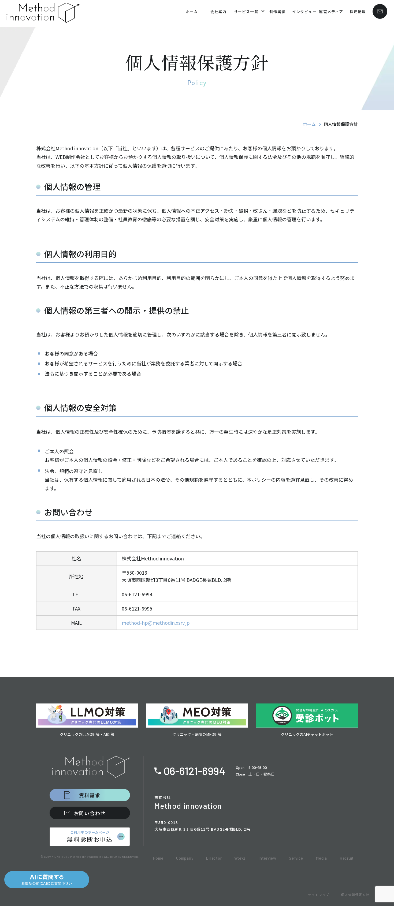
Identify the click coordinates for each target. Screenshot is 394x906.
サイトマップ (318, 895)
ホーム (309, 124)
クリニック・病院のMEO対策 (197, 734)
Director (214, 858)
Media (321, 858)
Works (240, 858)
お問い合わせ (90, 813)
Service (296, 858)
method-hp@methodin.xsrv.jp (156, 622)
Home (158, 858)
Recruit (347, 858)
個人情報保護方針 (355, 895)
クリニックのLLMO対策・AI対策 (87, 734)
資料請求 (89, 795)
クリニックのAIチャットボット (307, 734)
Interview (267, 858)
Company (184, 858)
